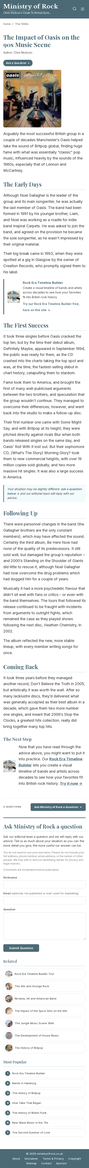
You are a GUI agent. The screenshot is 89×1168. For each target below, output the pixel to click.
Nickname (10, 877)
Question (9, 909)
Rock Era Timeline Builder (43, 283)
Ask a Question (16, 63)
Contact (46, 1163)
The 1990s (22, 23)
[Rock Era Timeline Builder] (9, 767)
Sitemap (31, 1163)
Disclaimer (31, 1158)
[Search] (74, 9)
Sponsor (61, 1163)
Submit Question (21, 948)
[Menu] (82, 9)
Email (40, 893)
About (16, 1158)
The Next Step (17, 739)
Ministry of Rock (30, 6)
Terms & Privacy (53, 1158)
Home (7, 23)
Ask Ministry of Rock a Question (56, 807)
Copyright (74, 1158)
